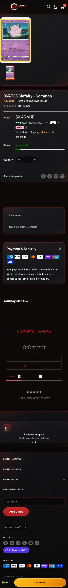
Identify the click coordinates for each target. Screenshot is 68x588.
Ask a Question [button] (35, 366)
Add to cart (40, 582)
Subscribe (16, 511)
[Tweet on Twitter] (56, 176)
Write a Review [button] (35, 358)
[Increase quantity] (34, 159)
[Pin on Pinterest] (49, 176)
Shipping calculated (40, 132)
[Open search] (49, 7)
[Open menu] (5, 7)
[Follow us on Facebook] (5, 543)
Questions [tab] (32, 376)
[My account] (55, 7)
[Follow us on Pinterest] (24, 543)
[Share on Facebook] (43, 176)
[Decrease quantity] (19, 159)
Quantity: (8, 159)
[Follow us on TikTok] (37, 543)
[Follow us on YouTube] (30, 543)
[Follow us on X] (12, 543)
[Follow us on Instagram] (18, 543)
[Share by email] (62, 176)
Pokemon (8, 100)
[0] (62, 7)
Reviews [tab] (11, 376)
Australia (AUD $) (13, 527)
